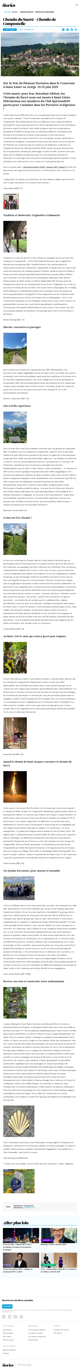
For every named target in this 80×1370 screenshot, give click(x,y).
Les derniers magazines (37, 1337)
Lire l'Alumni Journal (35, 1333)
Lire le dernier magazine (37, 1330)
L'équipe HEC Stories (61, 1330)
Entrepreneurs (48, 1265)
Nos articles (7, 1330)
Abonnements (33, 1340)
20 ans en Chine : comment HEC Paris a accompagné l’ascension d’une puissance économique (17, 1247)
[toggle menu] (76, 5)
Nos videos (7, 1337)
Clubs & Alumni (10, 29)
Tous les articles (26, 30)
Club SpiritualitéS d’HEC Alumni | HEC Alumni (44, 167)
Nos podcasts (8, 1333)
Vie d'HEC (8, 1240)
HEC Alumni (57, 1333)
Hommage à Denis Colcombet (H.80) (53, 1244)
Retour (7, 12)
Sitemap (6, 1353)
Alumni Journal (8, 1340)
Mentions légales (9, 1350)
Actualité (46, 1240)
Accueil (14, 12)
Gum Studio (27, 1365)
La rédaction (29, 1208)
